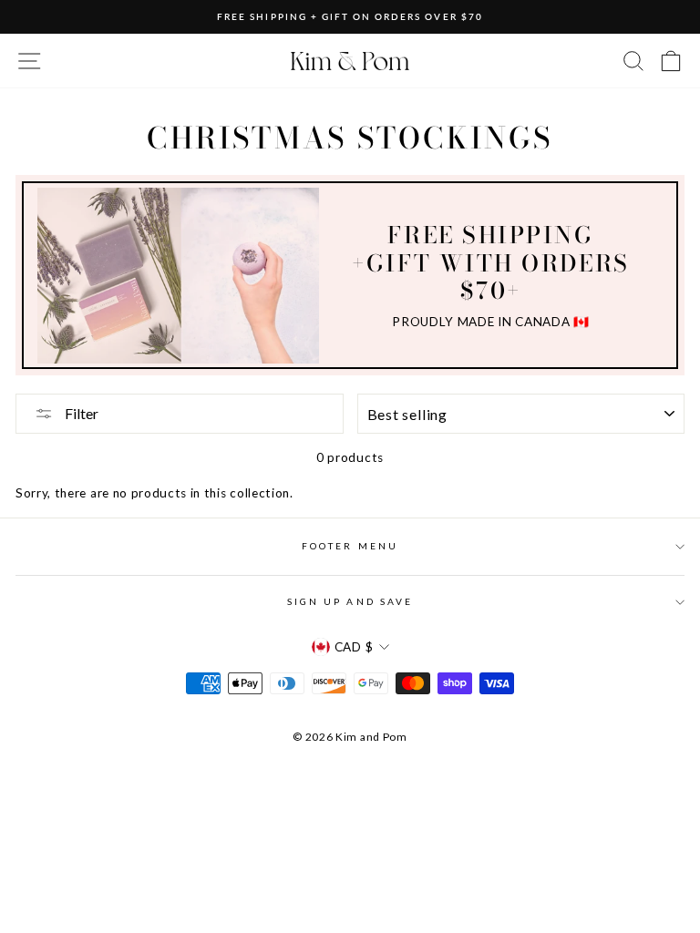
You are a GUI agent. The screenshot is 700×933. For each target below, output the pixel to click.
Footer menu (350, 545)
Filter (80, 413)
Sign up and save (350, 601)
